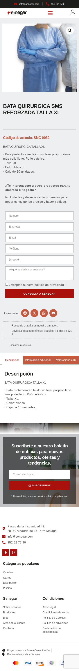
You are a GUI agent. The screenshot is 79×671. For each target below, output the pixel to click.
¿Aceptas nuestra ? (37, 284)
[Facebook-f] (5, 552)
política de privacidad (49, 284)
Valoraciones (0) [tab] (66, 360)
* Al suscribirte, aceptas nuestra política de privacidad (39, 496)
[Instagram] (13, 552)
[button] (50, 13)
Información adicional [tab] (38, 360)
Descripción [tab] (12, 360)
